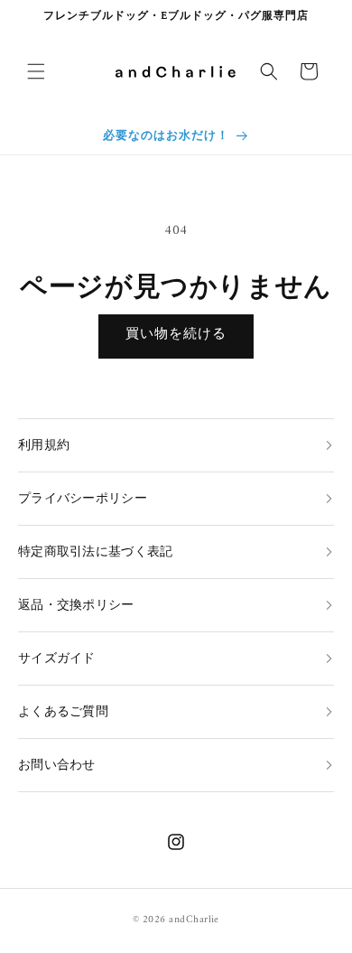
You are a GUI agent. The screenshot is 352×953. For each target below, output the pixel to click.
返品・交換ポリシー (76, 605)
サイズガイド (57, 659)
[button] (36, 71)
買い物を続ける (176, 334)
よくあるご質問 (63, 712)
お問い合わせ (57, 765)
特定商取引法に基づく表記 (95, 552)
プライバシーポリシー (82, 499)
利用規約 (43, 445)
